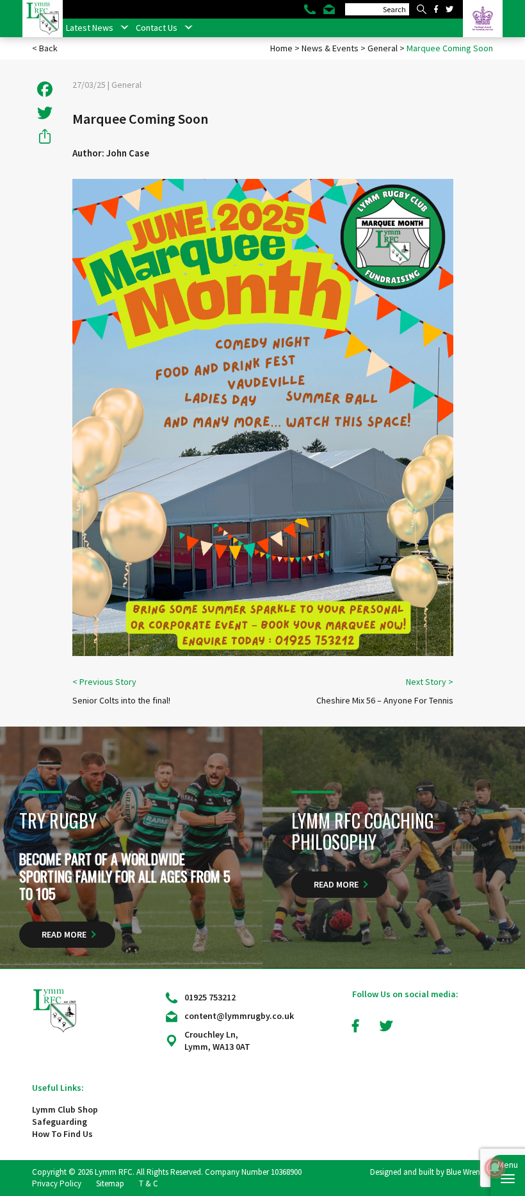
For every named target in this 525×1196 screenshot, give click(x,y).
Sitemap (110, 1183)
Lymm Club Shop (65, 1109)
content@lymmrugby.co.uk (239, 1016)
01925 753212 (210, 997)
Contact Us (156, 27)
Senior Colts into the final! (121, 700)
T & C (148, 1183)
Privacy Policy (56, 1183)
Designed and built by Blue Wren (425, 1172)
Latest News (89, 27)
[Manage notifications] (495, 1168)
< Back (45, 48)
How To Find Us (62, 1134)
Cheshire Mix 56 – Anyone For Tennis (384, 700)
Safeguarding (59, 1121)
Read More (64, 934)
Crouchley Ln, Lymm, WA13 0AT (217, 1040)
